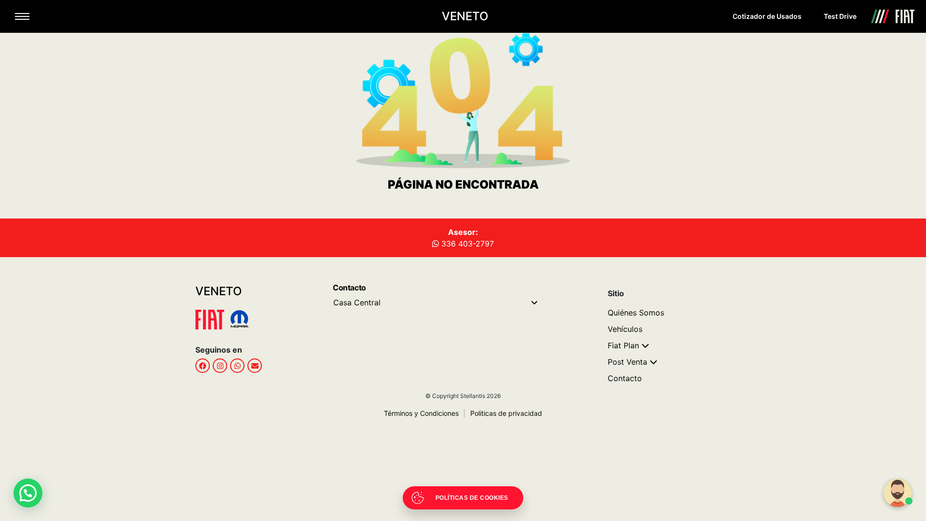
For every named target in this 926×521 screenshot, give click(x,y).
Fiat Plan (623, 345)
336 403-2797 (466, 243)
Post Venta (627, 362)
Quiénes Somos (636, 312)
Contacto (625, 378)
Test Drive (840, 16)
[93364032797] (237, 365)
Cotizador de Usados (767, 16)
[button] (28, 493)
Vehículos (625, 329)
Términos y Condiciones (421, 413)
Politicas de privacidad (502, 413)
